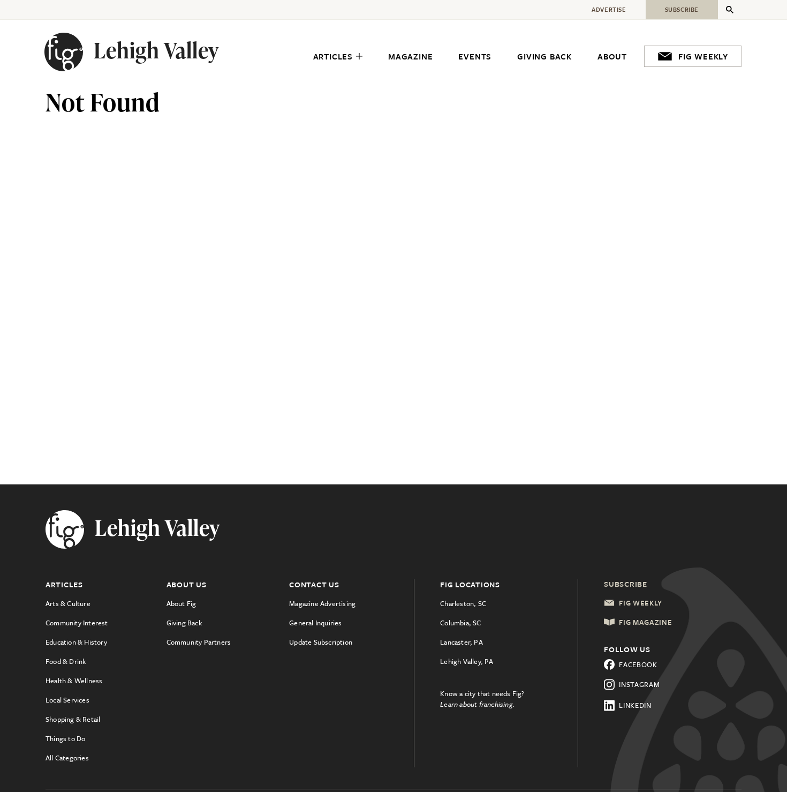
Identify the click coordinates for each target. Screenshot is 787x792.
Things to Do (65, 738)
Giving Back (184, 622)
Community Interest (77, 622)
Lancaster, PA (461, 642)
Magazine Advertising (322, 603)
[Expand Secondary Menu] (729, 9)
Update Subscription (320, 642)
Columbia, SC (460, 622)
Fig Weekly (640, 602)
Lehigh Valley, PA (466, 661)
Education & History (76, 642)
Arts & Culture (68, 603)
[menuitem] (337, 57)
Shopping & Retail (73, 719)
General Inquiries (315, 622)
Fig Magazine (645, 622)
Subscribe (625, 583)
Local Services (67, 699)
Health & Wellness (74, 680)
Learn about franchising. (477, 704)
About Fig (181, 603)
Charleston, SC (463, 603)
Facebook (638, 664)
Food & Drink (66, 661)
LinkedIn (635, 705)
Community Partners (199, 642)
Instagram (639, 684)
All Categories (67, 757)
